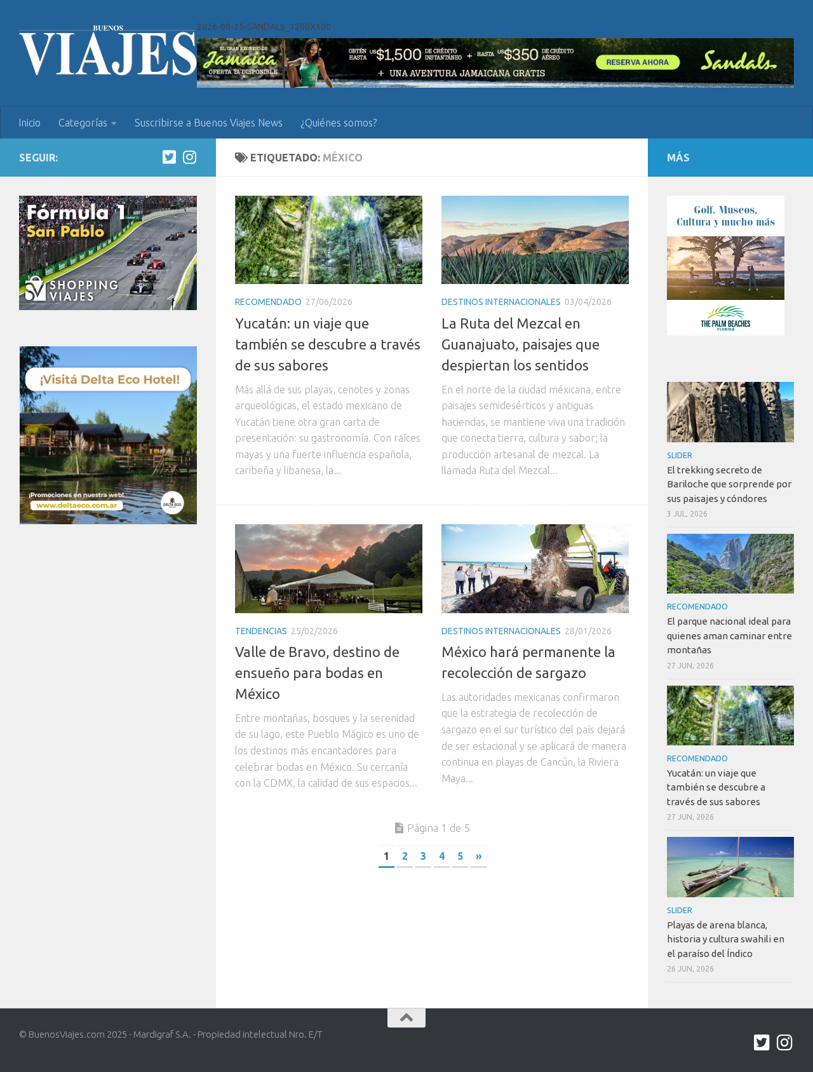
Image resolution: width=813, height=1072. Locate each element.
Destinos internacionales (501, 302)
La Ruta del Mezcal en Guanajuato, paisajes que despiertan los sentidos (520, 344)
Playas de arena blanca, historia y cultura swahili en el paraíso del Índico (725, 939)
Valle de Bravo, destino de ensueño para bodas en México (317, 673)
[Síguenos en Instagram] (189, 157)
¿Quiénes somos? (338, 122)
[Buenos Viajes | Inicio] (108, 50)
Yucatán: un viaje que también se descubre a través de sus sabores (327, 344)
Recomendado (268, 302)
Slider (679, 455)
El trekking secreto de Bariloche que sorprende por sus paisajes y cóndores (729, 484)
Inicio (29, 122)
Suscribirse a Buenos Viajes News (209, 122)
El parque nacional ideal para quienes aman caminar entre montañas (729, 635)
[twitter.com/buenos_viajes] (169, 157)
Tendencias (261, 631)
